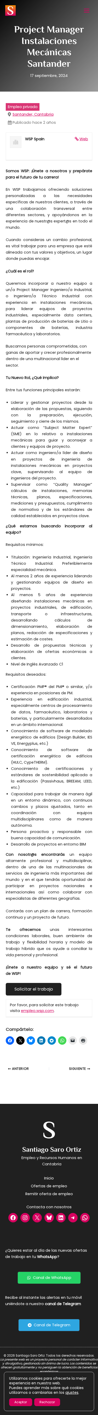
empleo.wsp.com (37, 1010)
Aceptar (20, 1402)
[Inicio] (49, 1178)
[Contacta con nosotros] (49, 1207)
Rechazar (47, 1402)
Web (83, 139)
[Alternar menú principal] (86, 10)
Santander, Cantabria (33, 114)
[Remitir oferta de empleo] (49, 1194)
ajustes (71, 1392)
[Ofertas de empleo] (49, 1186)
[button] (49, 1278)
